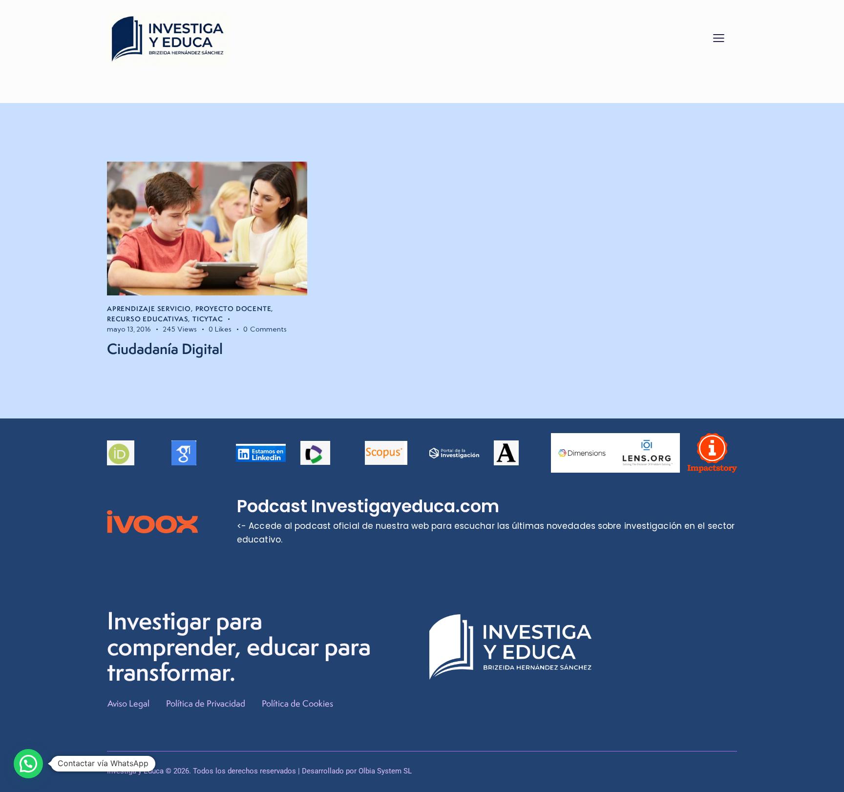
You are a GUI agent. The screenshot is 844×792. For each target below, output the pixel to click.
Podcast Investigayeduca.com (368, 506)
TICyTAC (207, 318)
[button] (718, 37)
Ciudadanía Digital (165, 348)
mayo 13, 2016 (129, 329)
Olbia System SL (385, 771)
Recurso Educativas (147, 318)
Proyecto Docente (233, 308)
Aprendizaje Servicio (149, 308)
